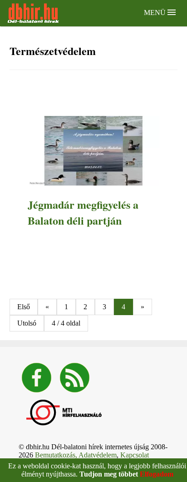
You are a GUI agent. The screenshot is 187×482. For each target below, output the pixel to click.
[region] (94, 94)
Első (23, 307)
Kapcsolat (134, 455)
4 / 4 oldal (66, 323)
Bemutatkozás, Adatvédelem (76, 455)
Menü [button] (155, 12)
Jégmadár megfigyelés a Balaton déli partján (83, 212)
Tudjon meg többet (108, 474)
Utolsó (26, 323)
